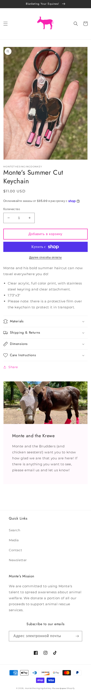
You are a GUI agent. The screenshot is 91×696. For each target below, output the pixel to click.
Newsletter (18, 560)
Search (14, 530)
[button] (5, 24)
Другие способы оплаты (45, 257)
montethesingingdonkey (38, 688)
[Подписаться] (77, 636)
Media (14, 540)
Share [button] (13, 367)
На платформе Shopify (63, 688)
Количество (11, 209)
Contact (15, 550)
